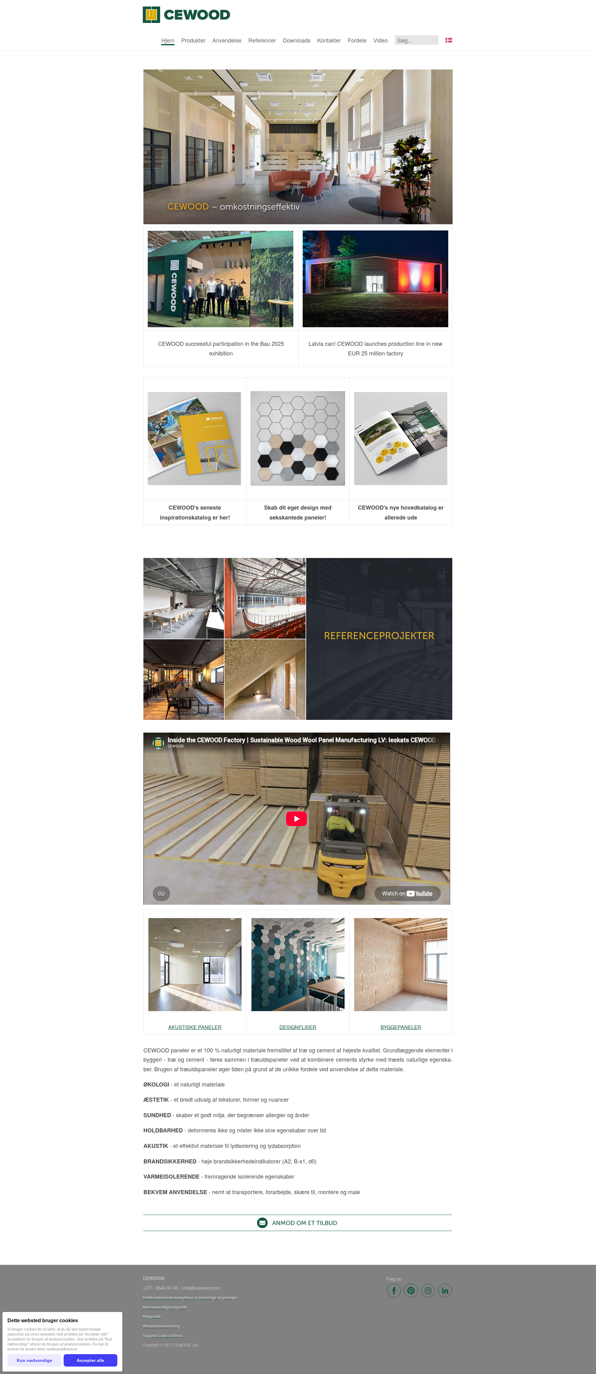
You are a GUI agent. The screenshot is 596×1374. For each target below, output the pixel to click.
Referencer (262, 40)
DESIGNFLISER (297, 1027)
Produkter (193, 40)
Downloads (296, 40)
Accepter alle (90, 1360)
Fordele (357, 40)
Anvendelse (227, 40)
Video (380, 40)
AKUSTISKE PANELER (195, 1027)
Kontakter (329, 40)
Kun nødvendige (34, 1360)
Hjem (167, 40)
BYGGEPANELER (401, 1027)
